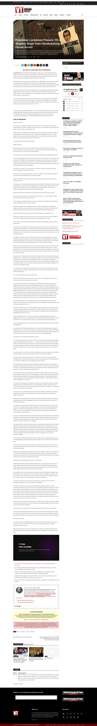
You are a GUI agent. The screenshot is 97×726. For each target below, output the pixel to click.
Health (20, 15)
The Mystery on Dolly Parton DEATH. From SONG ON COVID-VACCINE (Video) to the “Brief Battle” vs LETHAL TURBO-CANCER (73, 123)
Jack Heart (80, 225)
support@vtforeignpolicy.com (43, 719)
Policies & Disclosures (34, 619)
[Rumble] (70, 4)
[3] (47, 81)
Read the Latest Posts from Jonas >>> (25, 600)
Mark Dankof (73, 227)
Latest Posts (66, 118)
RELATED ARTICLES (18, 644)
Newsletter (51, 2)
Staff (34, 2)
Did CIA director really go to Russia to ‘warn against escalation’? (73, 149)
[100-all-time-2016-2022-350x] (73, 701)
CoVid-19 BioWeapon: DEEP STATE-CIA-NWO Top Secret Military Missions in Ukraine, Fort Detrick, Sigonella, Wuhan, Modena (49, 638)
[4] (29, 83)
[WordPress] (81, 4)
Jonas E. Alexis (30, 70)
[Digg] (47, 65)
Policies (37, 2)
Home (14, 18)
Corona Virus (23, 631)
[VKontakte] (78, 4)
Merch (55, 2)
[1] (17, 78)
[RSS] (72, 4)
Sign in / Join (25, 2)
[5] (28, 95)
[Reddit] (67, 4)
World (56, 15)
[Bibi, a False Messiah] (52, 652)
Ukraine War (31, 656)
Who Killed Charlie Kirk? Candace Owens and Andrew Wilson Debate (72, 141)
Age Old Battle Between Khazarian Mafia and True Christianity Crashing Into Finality (36, 659)
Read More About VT (49, 717)
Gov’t (15, 15)
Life (41, 15)
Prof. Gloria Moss (66, 227)
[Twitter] (76, 4)
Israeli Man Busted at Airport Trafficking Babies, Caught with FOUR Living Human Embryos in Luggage (73, 133)
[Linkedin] (31, 65)
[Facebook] (63, 4)
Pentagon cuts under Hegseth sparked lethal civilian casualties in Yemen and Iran (72, 165)
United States (32, 631)
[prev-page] (14, 664)
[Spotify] (74, 4)
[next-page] (16, 664)
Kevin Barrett (76, 223)
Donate (41, 2)
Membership (46, 2)
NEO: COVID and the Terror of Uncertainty (22, 637)
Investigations (34, 15)
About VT (30, 2)
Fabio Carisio (74, 225)
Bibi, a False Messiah (49, 658)
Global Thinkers (66, 243)
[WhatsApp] (28, 65)
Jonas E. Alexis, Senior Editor (21, 56)
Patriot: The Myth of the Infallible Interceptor (72, 182)
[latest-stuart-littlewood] (72, 215)
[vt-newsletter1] (72, 239)
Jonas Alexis (69, 223)
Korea (28, 631)
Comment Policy (44, 619)
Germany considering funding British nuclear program (73, 156)
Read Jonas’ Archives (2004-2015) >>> (25, 602)
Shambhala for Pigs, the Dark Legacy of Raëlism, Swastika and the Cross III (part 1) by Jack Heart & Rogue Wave (73, 191)
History (26, 15)
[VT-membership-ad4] (73, 80)
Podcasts (62, 15)
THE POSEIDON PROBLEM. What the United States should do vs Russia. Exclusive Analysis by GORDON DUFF (73, 174)
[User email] (19, 606)
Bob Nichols (70, 228)
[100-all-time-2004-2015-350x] (73, 694)
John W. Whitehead (44, 70)
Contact (63, 2)
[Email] (37, 65)
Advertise (59, 2)
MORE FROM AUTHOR (28, 644)
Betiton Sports (36, 724)
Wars (51, 15)
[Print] (40, 65)
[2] (44, 78)
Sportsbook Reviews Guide (28, 724)
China (18, 631)
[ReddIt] (34, 65)
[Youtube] (83, 4)
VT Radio (68, 15)
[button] (82, 15)
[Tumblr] (43, 65)
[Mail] (65, 4)
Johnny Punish (75, 231)
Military (45, 15)
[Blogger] (61, 4)
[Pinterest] (25, 65)
